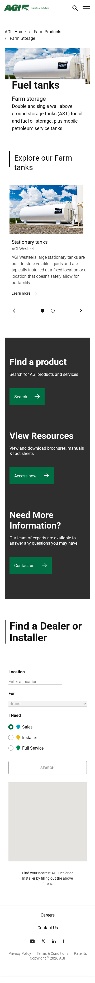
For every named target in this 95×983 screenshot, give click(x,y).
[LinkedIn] (54, 941)
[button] (75, 9)
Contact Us (47, 927)
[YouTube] (33, 941)
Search (47, 768)
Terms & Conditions (52, 953)
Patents (80, 953)
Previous (14, 311)
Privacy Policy (19, 953)
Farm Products (47, 31)
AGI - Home (15, 31)
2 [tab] (53, 311)
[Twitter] (43, 941)
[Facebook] (64, 941)
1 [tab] (42, 311)
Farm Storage (22, 38)
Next (81, 311)
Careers (48, 915)
